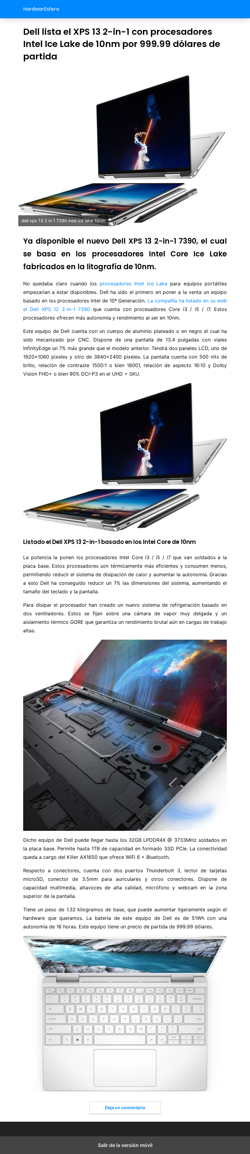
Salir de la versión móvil (125, 1145)
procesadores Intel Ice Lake (133, 283)
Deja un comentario (125, 1107)
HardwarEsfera (41, 9)
